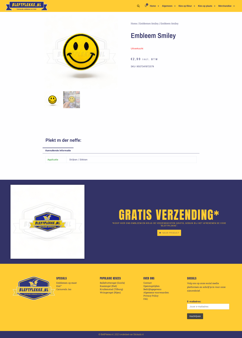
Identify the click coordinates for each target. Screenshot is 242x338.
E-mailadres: (194, 301)
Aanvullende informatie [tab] (58, 150)
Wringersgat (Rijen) (110, 292)
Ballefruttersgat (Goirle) (112, 282)
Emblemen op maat (66, 282)
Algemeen (167, 6)
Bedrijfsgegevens (152, 289)
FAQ (145, 299)
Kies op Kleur (185, 6)
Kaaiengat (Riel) (108, 286)
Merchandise (224, 6)
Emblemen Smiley (149, 23)
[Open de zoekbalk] (138, 6)
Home (153, 6)
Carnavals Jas (63, 289)
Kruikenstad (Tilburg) (111, 289)
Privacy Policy (150, 295)
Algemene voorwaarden (156, 292)
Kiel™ (59, 286)
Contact (147, 282)
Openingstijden (151, 286)
